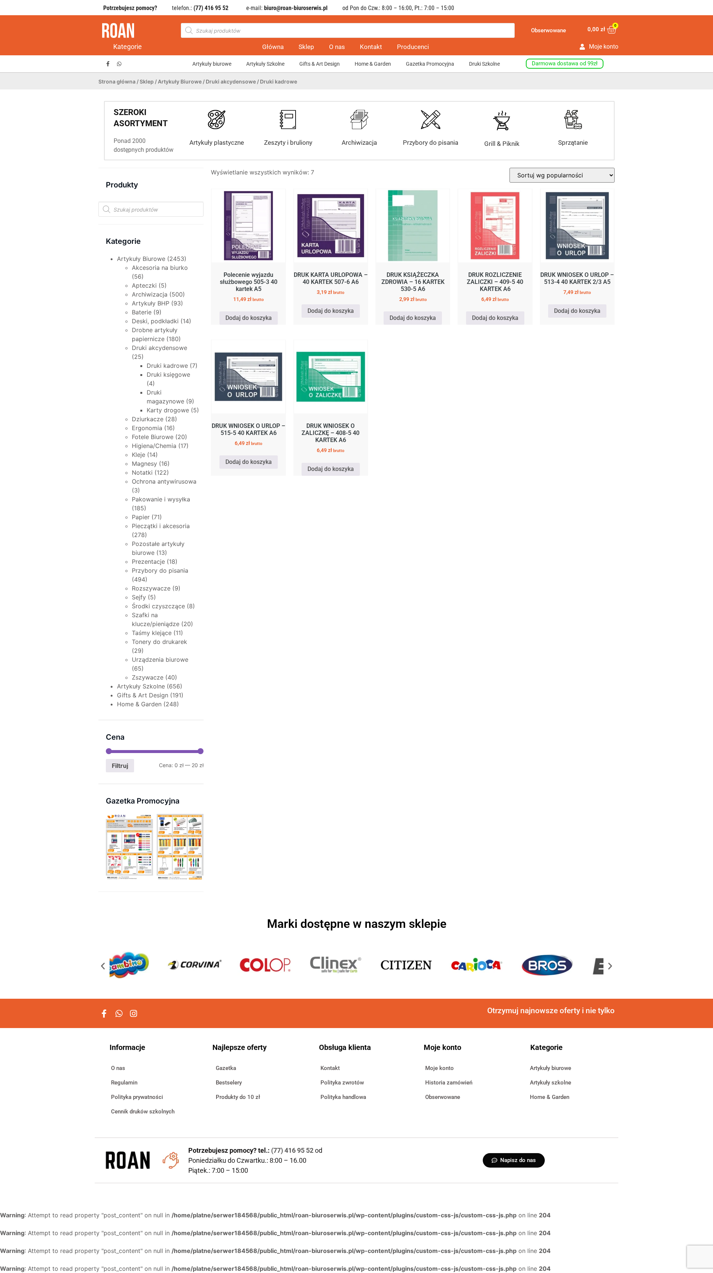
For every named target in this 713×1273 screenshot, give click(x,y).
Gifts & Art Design (319, 64)
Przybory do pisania (430, 142)
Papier (141, 517)
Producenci (413, 46)
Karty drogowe (168, 410)
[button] (102, 966)
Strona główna (117, 81)
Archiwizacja (359, 142)
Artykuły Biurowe (180, 81)
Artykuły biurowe (211, 64)
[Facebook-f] (108, 64)
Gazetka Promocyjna (430, 64)
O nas (337, 46)
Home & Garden (373, 64)
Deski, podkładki (155, 321)
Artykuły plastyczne (216, 142)
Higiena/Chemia (154, 445)
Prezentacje (148, 561)
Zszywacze (147, 677)
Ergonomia (147, 428)
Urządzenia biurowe (160, 659)
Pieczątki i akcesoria (161, 526)
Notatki (142, 472)
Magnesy (144, 463)
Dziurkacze (147, 419)
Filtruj (120, 765)
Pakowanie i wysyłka (161, 499)
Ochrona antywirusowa (164, 481)
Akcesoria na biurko (160, 267)
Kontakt (371, 46)
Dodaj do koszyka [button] (248, 317)
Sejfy (139, 597)
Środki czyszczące (158, 606)
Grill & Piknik (502, 143)
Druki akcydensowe (231, 81)
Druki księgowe (168, 374)
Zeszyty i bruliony (288, 142)
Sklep (306, 46)
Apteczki (144, 285)
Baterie (142, 312)
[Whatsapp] (119, 64)
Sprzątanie (573, 142)
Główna (273, 46)
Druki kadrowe (167, 365)
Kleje (138, 454)
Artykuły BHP (150, 303)
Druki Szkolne (484, 64)
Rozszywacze (151, 588)
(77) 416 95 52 (293, 1150)
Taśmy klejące (152, 632)
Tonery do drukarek (159, 641)
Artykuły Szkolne (265, 64)
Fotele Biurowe (152, 437)
